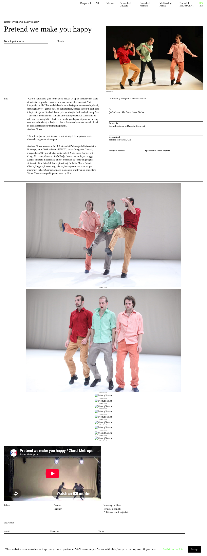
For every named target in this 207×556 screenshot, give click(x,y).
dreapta (199, 185)
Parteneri (58, 508)
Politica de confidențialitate (116, 512)
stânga (15, 312)
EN (201, 5)
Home (7, 21)
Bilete (7, 505)
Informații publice (112, 505)
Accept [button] (194, 549)
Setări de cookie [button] (173, 549)
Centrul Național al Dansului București (22, 6)
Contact (57, 505)
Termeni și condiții (112, 508)
